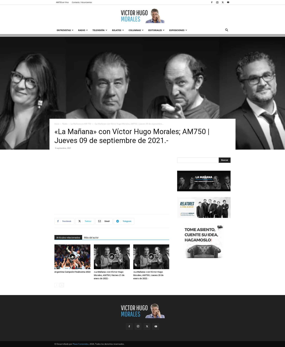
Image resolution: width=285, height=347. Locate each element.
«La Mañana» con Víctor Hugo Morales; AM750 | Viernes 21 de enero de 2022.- (109, 275)
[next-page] (62, 285)
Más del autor (91, 237)
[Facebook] (211, 2)
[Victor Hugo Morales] (142, 15)
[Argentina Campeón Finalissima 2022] (72, 256)
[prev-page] (56, 285)
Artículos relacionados (68, 237)
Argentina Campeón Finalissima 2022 (72, 272)
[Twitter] (222, 2)
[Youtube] (228, 2)
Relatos (116, 30)
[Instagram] (217, 2)
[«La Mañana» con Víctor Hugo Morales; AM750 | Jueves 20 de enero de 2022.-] (151, 256)
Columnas (135, 30)
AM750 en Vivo (62, 2)
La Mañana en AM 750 (81, 123)
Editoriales (155, 30)
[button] (227, 30)
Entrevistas (64, 30)
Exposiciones (176, 30)
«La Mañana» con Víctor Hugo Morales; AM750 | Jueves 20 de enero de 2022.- (148, 275)
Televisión (99, 30)
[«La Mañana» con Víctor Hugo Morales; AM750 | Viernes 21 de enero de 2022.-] (112, 256)
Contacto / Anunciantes (82, 2)
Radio (81, 30)
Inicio (56, 123)
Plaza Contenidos (81, 344)
